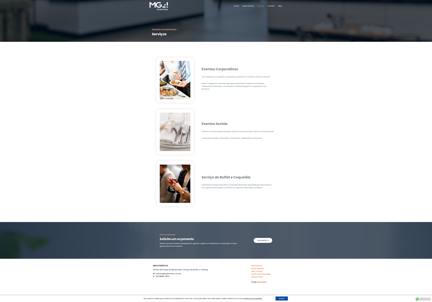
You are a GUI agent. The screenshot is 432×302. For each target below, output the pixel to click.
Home (236, 6)
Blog (280, 6)
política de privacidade (253, 298)
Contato (271, 6)
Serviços (260, 6)
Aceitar (282, 298)
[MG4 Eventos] (158, 6)
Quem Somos (248, 6)
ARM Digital (262, 282)
